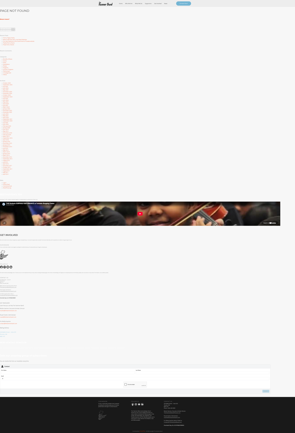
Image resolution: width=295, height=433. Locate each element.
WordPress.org (7, 188)
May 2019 (5, 131)
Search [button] (13, 28)
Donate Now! (184, 3)
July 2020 (5, 122)
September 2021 (7, 119)
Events (5, 61)
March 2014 (6, 152)
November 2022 (7, 112)
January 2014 (6, 153)
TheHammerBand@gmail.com (8, 287)
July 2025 (5, 86)
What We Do (138, 3)
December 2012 (7, 157)
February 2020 (7, 126)
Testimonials (6, 71)
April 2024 (6, 104)
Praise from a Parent (8, 45)
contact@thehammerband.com (8, 323)
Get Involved (157, 3)
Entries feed (6, 184)
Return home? (4, 19)
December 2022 (7, 110)
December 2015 (7, 143)
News (165, 3)
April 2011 (6, 174)
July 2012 (5, 162)
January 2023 (6, 109)
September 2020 (7, 121)
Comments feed (7, 186)
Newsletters (6, 64)
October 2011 (7, 167)
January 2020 (6, 128)
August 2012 (6, 160)
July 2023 (5, 105)
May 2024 (5, 102)
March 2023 (6, 107)
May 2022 (5, 116)
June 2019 (6, 129)
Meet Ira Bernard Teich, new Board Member (15, 39)
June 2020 (6, 124)
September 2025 (7, 85)
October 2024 (7, 95)
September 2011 (7, 169)
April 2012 (6, 164)
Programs (5, 68)
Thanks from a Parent (9, 43)
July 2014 (5, 148)
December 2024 (7, 92)
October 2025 (7, 83)
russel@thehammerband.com (8, 291)
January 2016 (6, 141)
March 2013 (6, 155)
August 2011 (6, 171)
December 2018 (7, 133)
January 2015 (6, 145)
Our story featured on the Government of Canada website (18, 41)
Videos (5, 74)
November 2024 (7, 93)
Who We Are (128, 3)
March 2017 (6, 136)
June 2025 (6, 88)
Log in (4, 183)
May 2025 (5, 90)
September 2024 (7, 97)
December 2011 (7, 165)
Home (121, 3)
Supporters (148, 3)
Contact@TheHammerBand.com (9, 295)
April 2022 (6, 117)
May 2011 (5, 172)
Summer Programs (8, 69)
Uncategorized (7, 73)
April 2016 (6, 140)
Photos (5, 66)
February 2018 (7, 135)
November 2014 (7, 147)
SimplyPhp (142, 431)
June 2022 (6, 114)
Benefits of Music (7, 59)
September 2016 (7, 138)
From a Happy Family (9, 38)
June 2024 (6, 100)
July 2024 (5, 98)
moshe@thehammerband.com (8, 310)
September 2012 (7, 159)
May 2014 (5, 150)
